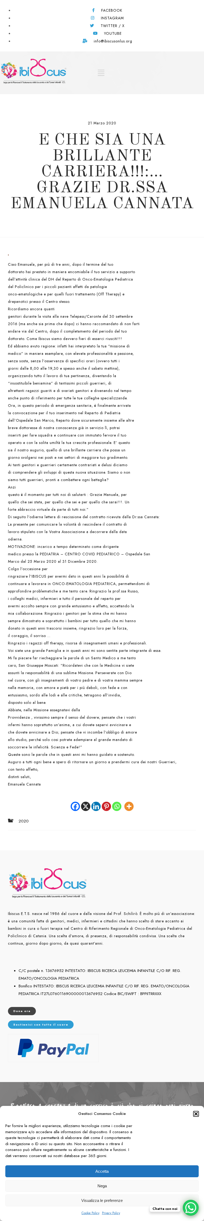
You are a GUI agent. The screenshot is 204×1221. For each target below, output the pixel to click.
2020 (24, 821)
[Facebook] (75, 802)
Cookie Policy (90, 1213)
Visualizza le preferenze (102, 1200)
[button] (196, 1114)
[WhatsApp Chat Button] (191, 1208)
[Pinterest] (106, 802)
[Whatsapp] (116, 802)
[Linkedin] (96, 802)
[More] (129, 802)
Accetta (102, 1171)
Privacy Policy (111, 1213)
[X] (85, 802)
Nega (102, 1186)
